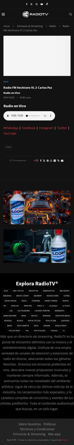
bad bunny (65, 291)
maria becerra (9, 315)
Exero (64, 439)
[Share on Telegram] (55, 160)
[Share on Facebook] (40, 160)
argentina (33, 291)
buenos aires (53, 295)
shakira (46, 325)
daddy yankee (51, 300)
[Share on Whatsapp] (51, 160)
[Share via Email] (62, 160)
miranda (46, 315)
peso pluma (51, 320)
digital (65, 300)
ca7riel (67, 295)
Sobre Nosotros (29, 424)
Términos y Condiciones (37, 429)
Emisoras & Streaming (30, 26)
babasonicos (49, 291)
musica (20, 320)
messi (23, 315)
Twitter (62, 128)
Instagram (46, 128)
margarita (59, 310)
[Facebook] (26, 4)
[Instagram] (37, 4)
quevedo (65, 320)
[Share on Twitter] (44, 160)
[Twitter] (31, 4)
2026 (6, 291)
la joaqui (53, 305)
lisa (11, 310)
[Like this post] (37, 160)
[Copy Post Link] (58, 160)
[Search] (70, 14)
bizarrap (38, 295)
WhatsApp (10, 128)
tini (27, 330)
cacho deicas (10, 300)
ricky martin (23, 325)
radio (9, 147)
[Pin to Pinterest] (48, 160)
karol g (40, 305)
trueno (54, 330)
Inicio (6, 26)
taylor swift (14, 330)
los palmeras (24, 310)
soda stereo (60, 325)
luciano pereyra (42, 310)
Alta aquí (54, 434)
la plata (66, 305)
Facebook (28, 128)
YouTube (9, 133)
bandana (7, 295)
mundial (8, 320)
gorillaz (15, 305)
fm (4, 305)
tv (64, 330)
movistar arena (62, 315)
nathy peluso (34, 320)
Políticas (50, 424)
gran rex (28, 305)
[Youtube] (42, 4)
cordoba (36, 300)
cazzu (24, 300)
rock (36, 325)
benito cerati (22, 295)
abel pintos (18, 291)
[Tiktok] (47, 4)
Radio (52, 26)
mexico (34, 315)
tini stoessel (40, 330)
